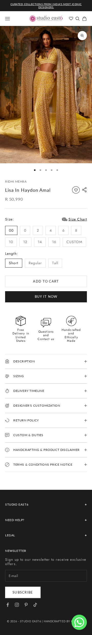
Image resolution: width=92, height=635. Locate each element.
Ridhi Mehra (16, 181)
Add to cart (46, 281)
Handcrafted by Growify (64, 621)
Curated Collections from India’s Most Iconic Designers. (46, 6)
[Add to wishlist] (76, 190)
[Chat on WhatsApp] (79, 622)
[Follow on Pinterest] (26, 604)
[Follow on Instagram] (16, 604)
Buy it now (46, 296)
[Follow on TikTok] (35, 604)
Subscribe (23, 592)
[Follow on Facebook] (7, 604)
